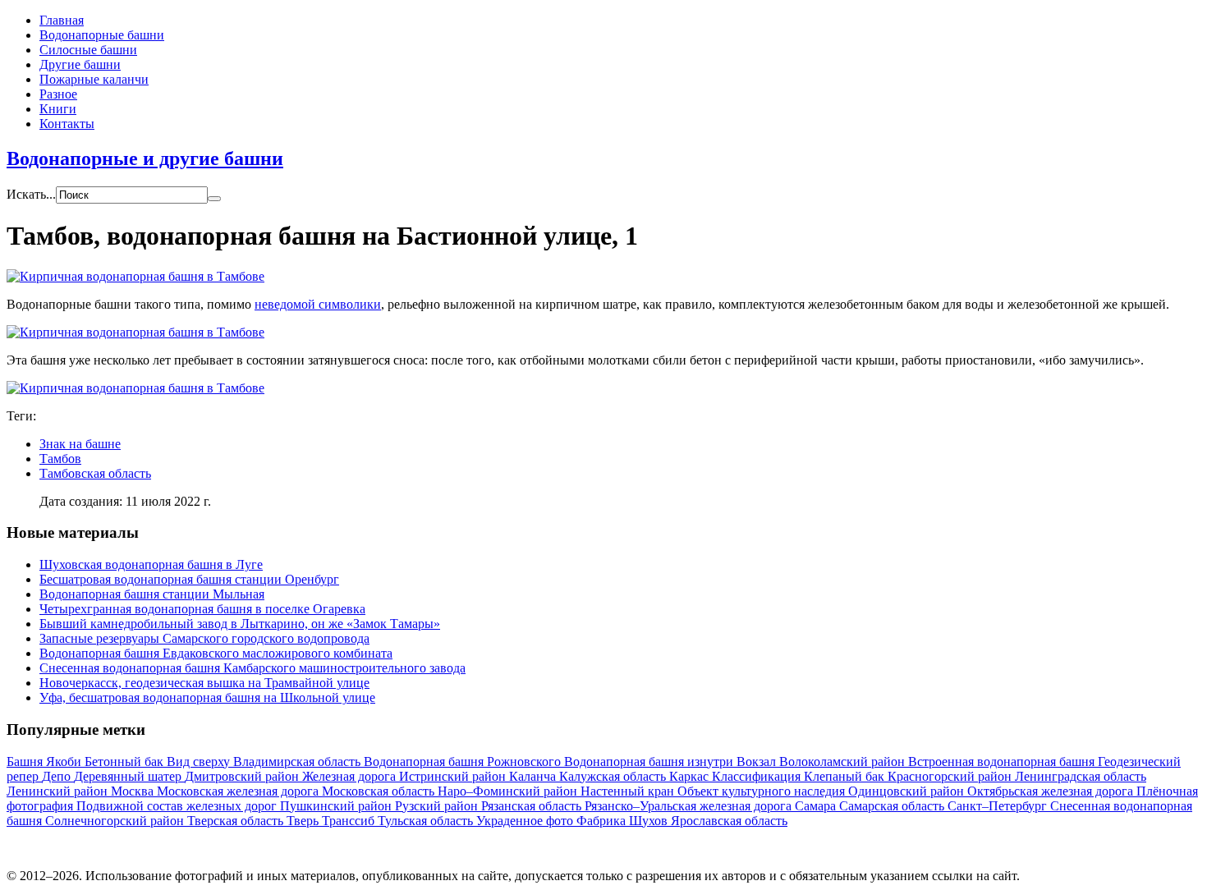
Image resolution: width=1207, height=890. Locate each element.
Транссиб (350, 821)
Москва (134, 791)
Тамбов (60, 459)
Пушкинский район (337, 806)
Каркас (690, 776)
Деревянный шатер (129, 776)
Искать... (31, 194)
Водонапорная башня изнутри (650, 761)
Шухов (650, 821)
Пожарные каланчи (94, 79)
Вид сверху (200, 761)
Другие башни (80, 64)
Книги (57, 109)
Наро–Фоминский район (509, 791)
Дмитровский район (243, 776)
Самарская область (893, 806)
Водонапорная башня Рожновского (464, 761)
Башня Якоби (46, 761)
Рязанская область (533, 806)
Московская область (380, 791)
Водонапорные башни (101, 35)
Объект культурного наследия (762, 791)
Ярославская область (729, 821)
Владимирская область (298, 761)
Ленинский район (59, 791)
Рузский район (438, 806)
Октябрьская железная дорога (1051, 791)
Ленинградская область (1080, 776)
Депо (58, 776)
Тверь (304, 821)
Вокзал (758, 761)
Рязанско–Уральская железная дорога (690, 806)
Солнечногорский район (116, 821)
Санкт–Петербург (999, 806)
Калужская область (614, 776)
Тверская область (237, 821)
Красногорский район (951, 776)
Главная (61, 20)
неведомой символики (318, 304)
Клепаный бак (846, 776)
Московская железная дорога (239, 791)
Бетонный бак (126, 761)
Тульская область (427, 821)
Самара (817, 806)
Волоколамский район (843, 761)
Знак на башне (80, 444)
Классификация (758, 776)
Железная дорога (350, 776)
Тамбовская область (95, 473)
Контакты (66, 124)
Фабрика (602, 821)
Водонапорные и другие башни (145, 158)
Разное (58, 94)
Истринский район (454, 776)
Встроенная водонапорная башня (1003, 761)
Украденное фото (526, 821)
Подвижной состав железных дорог (178, 806)
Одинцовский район (907, 791)
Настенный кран (629, 791)
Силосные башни (88, 50)
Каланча (534, 776)
